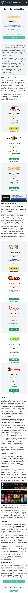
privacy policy (21, 589)
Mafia (9, 80)
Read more (14, 123)
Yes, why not (14, 591)
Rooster (20, 228)
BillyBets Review (14, 301)
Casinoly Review (14, 161)
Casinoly (3, 80)
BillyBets (11, 214)
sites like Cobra (11, 228)
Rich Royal (3, 214)
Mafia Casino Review (14, 131)
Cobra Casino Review (14, 332)
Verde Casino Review (14, 362)
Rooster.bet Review (14, 392)
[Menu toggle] (26, 2)
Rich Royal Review (14, 271)
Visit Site (14, 38)
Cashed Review (14, 190)
